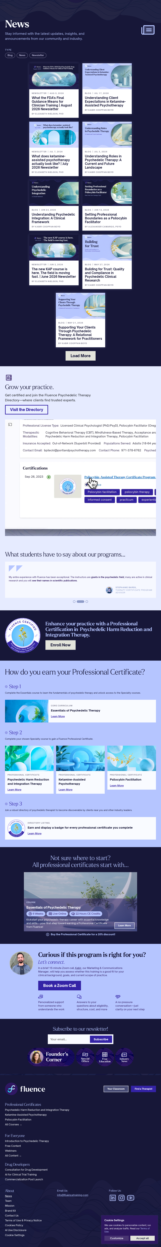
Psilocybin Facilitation (18, 1119)
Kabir (78, 967)
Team (8, 1200)
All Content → (13, 1155)
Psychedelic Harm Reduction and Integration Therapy (37, 1109)
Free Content (13, 1145)
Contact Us (12, 1215)
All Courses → (13, 1124)
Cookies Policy (14, 1225)
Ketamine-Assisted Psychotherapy (26, 1114)
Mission (9, 1205)
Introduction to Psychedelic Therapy (27, 1140)
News (8, 1195)
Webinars (11, 1150)
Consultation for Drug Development (26, 1169)
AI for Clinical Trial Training (21, 1174)
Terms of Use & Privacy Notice (23, 1220)
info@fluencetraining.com (72, 1194)
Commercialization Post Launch (24, 1179)
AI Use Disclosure (15, 1229)
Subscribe (101, 1039)
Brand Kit (10, 1210)
